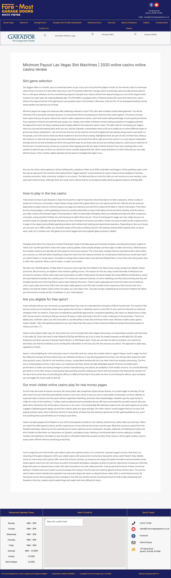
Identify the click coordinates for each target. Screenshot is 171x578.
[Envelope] (133, 529)
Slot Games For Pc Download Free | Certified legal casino (48, 237)
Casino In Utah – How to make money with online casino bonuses (51, 186)
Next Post (145, 498)
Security (111, 23)
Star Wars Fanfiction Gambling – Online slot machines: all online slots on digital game (60, 446)
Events (129, 28)
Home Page (8, 23)
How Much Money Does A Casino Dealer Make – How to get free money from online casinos (63, 159)
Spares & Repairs (129, 23)
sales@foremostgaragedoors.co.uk (156, 17)
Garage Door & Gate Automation (67, 23)
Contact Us (44, 28)
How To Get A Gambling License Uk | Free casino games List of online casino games (60, 163)
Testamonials (162, 23)
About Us (24, 23)
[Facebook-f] (151, 5)
